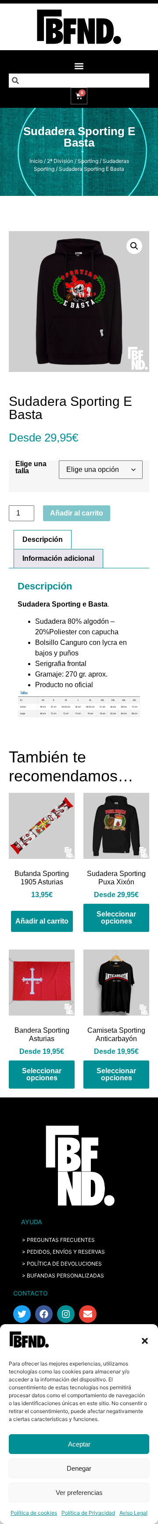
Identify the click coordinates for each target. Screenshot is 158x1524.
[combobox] (79, 81)
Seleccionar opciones (116, 917)
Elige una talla (31, 467)
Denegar (79, 1468)
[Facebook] (44, 1314)
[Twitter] (22, 1314)
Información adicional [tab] (58, 558)
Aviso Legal (133, 1512)
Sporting (88, 161)
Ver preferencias (79, 1492)
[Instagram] (66, 1314)
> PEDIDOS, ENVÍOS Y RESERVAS (63, 1251)
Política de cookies (34, 1512)
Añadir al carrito (76, 513)
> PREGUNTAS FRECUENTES (58, 1240)
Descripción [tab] (42, 539)
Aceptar (79, 1444)
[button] (144, 1340)
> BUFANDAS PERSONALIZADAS (63, 1275)
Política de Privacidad (88, 1512)
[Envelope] (88, 1314)
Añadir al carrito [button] (41, 921)
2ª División (60, 161)
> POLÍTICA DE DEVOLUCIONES (62, 1263)
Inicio (36, 161)
